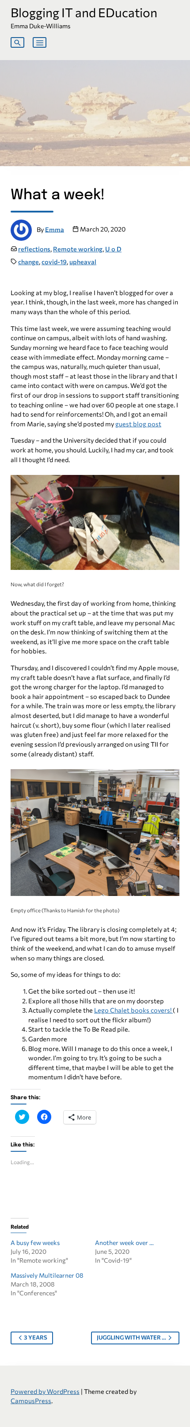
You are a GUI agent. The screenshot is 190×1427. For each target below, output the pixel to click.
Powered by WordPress (45, 1391)
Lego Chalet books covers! (133, 1010)
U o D (113, 249)
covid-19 (54, 262)
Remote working (78, 249)
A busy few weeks (35, 1242)
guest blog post (138, 424)
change (28, 262)
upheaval (82, 262)
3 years (35, 1337)
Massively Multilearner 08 (47, 1275)
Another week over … (124, 1242)
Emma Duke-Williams (40, 26)
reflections (34, 249)
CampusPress (31, 1400)
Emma (54, 229)
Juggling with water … (131, 1337)
